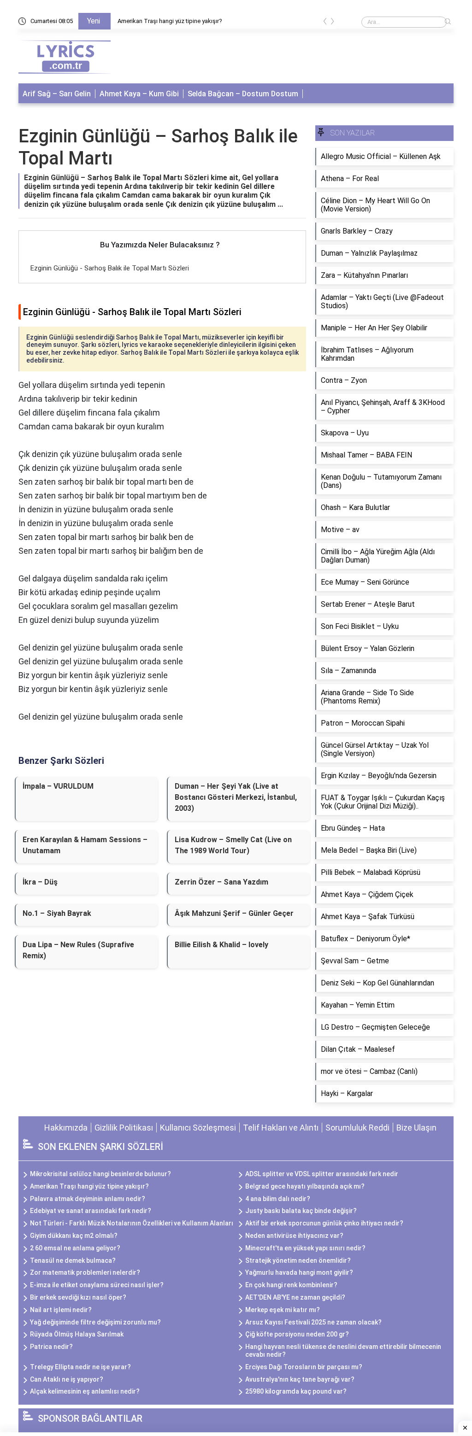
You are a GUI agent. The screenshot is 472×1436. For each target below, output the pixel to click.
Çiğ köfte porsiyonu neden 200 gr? (297, 1334)
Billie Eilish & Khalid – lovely (221, 944)
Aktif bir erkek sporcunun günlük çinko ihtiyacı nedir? (324, 1223)
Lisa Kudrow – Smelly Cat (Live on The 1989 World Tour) (233, 845)
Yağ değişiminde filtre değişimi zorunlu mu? (95, 1322)
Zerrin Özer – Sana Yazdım (221, 882)
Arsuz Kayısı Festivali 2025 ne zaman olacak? (313, 1322)
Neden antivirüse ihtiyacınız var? (294, 1235)
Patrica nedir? (51, 1346)
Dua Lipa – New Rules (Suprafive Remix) (78, 950)
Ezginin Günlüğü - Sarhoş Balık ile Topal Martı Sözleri (109, 268)
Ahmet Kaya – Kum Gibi (139, 93)
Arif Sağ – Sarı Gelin (57, 93)
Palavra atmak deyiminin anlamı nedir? (87, 1198)
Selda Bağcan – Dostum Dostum (243, 93)
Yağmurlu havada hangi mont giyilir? (299, 1272)
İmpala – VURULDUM (58, 786)
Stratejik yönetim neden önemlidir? (298, 1260)
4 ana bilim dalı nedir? (277, 1198)
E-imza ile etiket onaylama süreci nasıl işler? (97, 1285)
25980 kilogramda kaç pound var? (296, 1391)
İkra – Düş (40, 882)
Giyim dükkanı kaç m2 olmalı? (74, 1235)
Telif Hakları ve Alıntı (281, 1127)
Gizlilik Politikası (123, 1127)
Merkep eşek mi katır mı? (282, 1309)
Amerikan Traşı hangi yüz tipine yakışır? (170, 21)
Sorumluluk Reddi (357, 1127)
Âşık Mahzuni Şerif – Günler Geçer (234, 913)
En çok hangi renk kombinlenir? (291, 1285)
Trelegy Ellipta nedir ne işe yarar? (80, 1367)
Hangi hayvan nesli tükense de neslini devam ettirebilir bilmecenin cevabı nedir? (343, 1350)
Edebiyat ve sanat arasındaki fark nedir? (90, 1210)
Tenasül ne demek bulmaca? (73, 1260)
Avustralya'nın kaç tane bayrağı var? (299, 1379)
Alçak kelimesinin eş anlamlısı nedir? (85, 1391)
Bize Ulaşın (416, 1127)
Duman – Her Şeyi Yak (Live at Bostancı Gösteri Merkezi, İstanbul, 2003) (236, 797)
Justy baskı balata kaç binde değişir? (301, 1210)
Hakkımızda (66, 1127)
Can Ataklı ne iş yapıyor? (66, 1379)
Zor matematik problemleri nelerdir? (85, 1272)
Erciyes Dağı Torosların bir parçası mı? (303, 1367)
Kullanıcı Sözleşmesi (198, 1127)
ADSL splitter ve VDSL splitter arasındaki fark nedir (321, 1174)
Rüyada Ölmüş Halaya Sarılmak (77, 1334)
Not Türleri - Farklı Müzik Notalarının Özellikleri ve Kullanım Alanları (131, 1223)
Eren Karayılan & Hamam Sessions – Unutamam (85, 845)
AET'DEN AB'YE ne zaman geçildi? (295, 1297)
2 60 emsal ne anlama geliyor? (75, 1248)
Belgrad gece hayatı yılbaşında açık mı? (305, 1186)
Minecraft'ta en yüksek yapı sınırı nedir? (305, 1248)
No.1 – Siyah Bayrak (57, 913)
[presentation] (325, 23)
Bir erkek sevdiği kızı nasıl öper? (78, 1297)
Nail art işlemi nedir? (61, 1309)
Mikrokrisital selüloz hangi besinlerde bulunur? (100, 1174)
